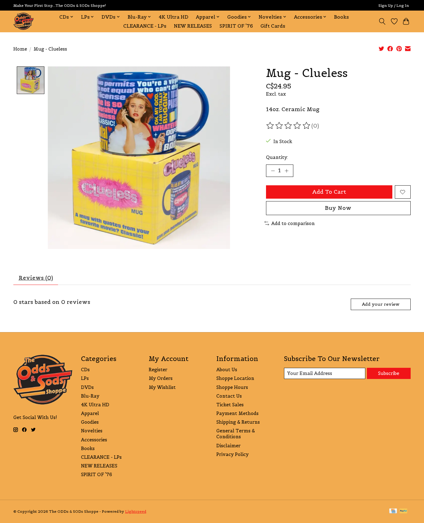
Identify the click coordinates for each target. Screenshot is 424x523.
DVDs (87, 387)
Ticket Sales (230, 405)
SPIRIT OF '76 (236, 26)
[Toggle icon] (382, 21)
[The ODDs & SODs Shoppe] (23, 21)
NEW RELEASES (193, 26)
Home (20, 49)
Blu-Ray (90, 396)
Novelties (91, 431)
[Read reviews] (288, 126)
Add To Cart (329, 191)
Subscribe (388, 373)
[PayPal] (403, 511)
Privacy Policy (232, 454)
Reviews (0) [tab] (36, 277)
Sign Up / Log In (393, 5)
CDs (85, 369)
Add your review (380, 304)
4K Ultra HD (173, 17)
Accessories (94, 440)
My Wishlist (162, 387)
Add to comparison (293, 223)
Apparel (90, 413)
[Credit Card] (393, 511)
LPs (85, 378)
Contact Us (229, 396)
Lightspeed (135, 511)
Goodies (90, 422)
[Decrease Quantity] (272, 170)
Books (341, 17)
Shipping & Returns (238, 422)
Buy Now (338, 208)
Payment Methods (237, 413)
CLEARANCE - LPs (144, 26)
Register (158, 369)
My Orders (161, 378)
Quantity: (277, 157)
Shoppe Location (235, 378)
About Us (226, 369)
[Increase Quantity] (286, 170)
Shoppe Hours (232, 387)
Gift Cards (272, 26)
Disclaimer (228, 446)
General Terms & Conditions (235, 434)
